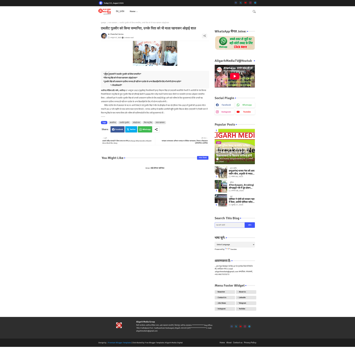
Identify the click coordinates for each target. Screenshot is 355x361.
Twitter (133, 129)
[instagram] (250, 2)
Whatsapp (147, 129)
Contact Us (222, 297)
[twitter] (240, 2)
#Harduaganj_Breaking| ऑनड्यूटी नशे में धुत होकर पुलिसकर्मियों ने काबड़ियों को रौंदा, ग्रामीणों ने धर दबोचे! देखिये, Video (241, 186)
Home (132, 11)
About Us (242, 292)
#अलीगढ (113, 122)
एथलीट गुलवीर (124, 122)
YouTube (242, 309)
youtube (247, 111)
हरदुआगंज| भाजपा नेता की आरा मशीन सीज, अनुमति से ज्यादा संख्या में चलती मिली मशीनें (241, 172)
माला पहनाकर (112, 23)
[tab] (120, 11)
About (229, 342)
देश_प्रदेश (120, 11)
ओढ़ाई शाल (136, 122)
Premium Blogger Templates (119, 342)
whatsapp (247, 105)
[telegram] (255, 2)
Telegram (242, 303)
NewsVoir (221, 292)
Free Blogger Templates (154, 342)
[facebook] (236, 2)
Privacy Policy (250, 342)
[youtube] (245, 2)
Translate (233, 249)
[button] (254, 11)
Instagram (221, 309)
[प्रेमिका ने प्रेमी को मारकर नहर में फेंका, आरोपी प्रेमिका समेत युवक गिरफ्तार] (221, 200)
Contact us (238, 342)
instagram (226, 111)
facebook (226, 105)
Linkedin (242, 297)
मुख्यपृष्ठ (103, 23)
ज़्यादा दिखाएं (203, 158)
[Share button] (156, 129)
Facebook (119, 129)
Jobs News (222, 303)
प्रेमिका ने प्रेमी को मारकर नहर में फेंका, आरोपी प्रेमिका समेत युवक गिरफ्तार (241, 200)
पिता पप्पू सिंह (148, 122)
